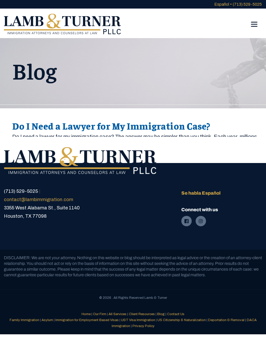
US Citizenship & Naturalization (181, 320)
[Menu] (254, 20)
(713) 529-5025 (247, 4)
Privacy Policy (143, 326)
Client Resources (142, 314)
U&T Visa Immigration (138, 320)
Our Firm (99, 314)
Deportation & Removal (226, 320)
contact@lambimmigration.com (38, 199)
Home (86, 314)
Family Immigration (24, 320)
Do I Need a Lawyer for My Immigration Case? (111, 126)
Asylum (47, 320)
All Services (118, 314)
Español (221, 4)
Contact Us (175, 314)
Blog (161, 314)
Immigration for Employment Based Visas (87, 320)
